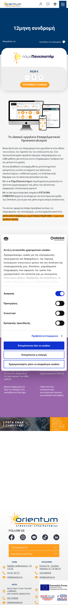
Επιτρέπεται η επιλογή (34, 354)
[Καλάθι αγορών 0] (55, 4)
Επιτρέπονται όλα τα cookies (34, 345)
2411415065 (12, 598)
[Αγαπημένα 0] (48, 4)
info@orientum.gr (14, 577)
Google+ (56, 537)
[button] (41, 77)
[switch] (59, 303)
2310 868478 (45, 573)
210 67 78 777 (13, 573)
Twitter (23, 537)
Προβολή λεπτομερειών (45, 336)
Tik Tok (45, 537)
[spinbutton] (34, 77)
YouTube (34, 537)
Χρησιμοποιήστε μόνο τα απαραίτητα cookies (34, 364)
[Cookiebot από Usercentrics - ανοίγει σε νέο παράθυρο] (50, 239)
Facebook (12, 537)
